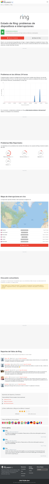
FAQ (22, 471)
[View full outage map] (24, 215)
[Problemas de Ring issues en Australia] (28, 422)
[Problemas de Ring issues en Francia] (40, 422)
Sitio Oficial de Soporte (8, 403)
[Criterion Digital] (24, 480)
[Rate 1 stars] (20, 411)
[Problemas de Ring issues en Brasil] (9, 422)
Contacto (23, 475)
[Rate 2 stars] (22, 411)
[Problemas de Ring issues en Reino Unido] (19, 422)
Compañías (6, 4)
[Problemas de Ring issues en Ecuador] (15, 422)
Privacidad (23, 473)
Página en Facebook (8, 401)
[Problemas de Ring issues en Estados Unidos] (12, 422)
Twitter (30, 470)
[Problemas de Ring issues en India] (22, 422)
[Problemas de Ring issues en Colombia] (37, 422)
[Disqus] (24, 305)
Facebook (31, 473)
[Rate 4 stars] (27, 411)
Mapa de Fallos (37, 38)
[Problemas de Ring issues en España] (34, 422)
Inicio (2, 4)
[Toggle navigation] (47, 2)
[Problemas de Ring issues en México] (6, 422)
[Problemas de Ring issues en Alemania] (31, 422)
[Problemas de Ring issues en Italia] (25, 422)
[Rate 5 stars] (29, 411)
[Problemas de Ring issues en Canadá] (3, 422)
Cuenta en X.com (7, 399)
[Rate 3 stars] (24, 411)
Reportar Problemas (13, 38)
